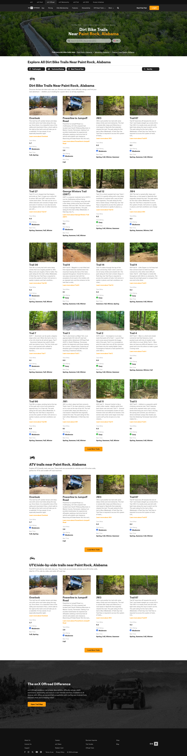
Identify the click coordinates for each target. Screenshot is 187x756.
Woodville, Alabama (102, 52)
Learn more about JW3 (110, 129)
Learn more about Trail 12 (110, 203)
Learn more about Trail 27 (43, 203)
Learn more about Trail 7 (43, 342)
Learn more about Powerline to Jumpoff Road (76, 129)
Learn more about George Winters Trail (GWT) (76, 203)
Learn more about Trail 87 (143, 129)
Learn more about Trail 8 (76, 274)
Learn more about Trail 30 (43, 274)
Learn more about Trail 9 (143, 274)
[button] (36, 69)
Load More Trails (93, 449)
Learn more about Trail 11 (110, 411)
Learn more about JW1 (76, 411)
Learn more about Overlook (43, 129)
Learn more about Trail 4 (143, 342)
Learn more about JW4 (143, 203)
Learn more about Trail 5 (143, 411)
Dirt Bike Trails (76, 25)
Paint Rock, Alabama (84, 52)
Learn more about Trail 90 (43, 411)
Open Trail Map (37, 704)
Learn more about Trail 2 (110, 342)
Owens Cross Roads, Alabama (123, 52)
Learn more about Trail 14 (110, 274)
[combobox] (90, 41)
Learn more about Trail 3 (76, 342)
